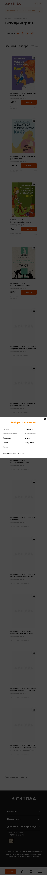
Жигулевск (29, 442)
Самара (6, 429)
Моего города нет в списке (14, 453)
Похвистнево (30, 434)
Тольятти (29, 429)
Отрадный (7, 438)
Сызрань (28, 438)
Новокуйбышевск (10, 434)
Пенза (5, 447)
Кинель (6, 442)
